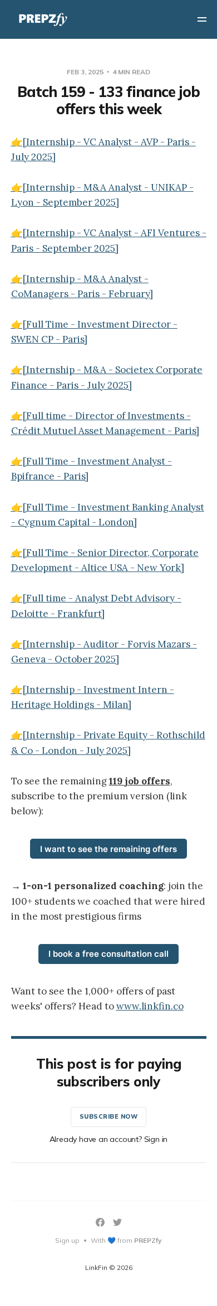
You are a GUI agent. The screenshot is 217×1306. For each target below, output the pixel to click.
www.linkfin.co (150, 1006)
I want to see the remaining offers (108, 849)
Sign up (67, 1240)
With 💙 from (126, 1240)
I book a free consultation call (108, 953)
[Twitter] (117, 1222)
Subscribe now (109, 1116)
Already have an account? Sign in (109, 1139)
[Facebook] (100, 1222)
